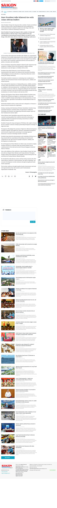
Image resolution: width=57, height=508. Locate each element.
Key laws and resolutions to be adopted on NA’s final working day (26, 233)
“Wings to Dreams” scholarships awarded (45, 90)
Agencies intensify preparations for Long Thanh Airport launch (26, 367)
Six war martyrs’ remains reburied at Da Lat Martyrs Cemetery (25, 311)
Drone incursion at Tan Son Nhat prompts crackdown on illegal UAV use (47, 35)
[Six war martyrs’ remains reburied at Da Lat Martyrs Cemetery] (8, 314)
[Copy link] (12, 176)
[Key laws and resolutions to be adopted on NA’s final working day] (8, 236)
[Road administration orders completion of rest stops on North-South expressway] (8, 415)
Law (37, 11)
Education (27, 11)
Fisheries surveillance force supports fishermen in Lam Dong (26, 289)
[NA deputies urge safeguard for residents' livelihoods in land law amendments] (8, 348)
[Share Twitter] (35, 176)
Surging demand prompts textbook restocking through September (45, 111)
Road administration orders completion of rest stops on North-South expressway (26, 412)
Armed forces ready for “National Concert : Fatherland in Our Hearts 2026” (51, 142)
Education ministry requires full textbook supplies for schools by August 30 (46, 100)
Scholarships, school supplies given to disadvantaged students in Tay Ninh (24, 267)
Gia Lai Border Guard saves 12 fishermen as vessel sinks (25, 356)
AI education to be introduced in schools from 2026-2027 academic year (46, 107)
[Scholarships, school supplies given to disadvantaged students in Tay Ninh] (8, 270)
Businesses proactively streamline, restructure (45, 84)
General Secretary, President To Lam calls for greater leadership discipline (25, 390)
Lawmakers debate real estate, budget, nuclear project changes (26, 322)
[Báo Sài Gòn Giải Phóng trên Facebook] (34, 1)
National (5, 11)
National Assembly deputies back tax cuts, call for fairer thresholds (26, 300)
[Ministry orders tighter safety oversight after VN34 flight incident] (47, 22)
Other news (5, 231)
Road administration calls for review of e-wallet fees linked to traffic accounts (26, 401)
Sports (30, 11)
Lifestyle (48, 11)
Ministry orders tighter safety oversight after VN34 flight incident (47, 30)
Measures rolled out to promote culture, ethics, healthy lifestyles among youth (42, 155)
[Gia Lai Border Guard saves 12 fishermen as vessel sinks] (8, 359)
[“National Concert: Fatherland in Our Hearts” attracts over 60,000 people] (47, 121)
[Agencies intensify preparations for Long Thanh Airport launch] (8, 370)
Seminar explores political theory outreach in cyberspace (25, 424)
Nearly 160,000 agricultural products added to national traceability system (46, 73)
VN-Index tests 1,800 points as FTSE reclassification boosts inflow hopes (46, 62)
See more (7, 457)
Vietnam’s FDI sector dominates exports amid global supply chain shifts (46, 81)
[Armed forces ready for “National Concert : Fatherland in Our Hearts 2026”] (51, 135)
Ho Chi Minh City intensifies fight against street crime (46, 173)
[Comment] (5, 176)
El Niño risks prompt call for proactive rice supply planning (26, 245)
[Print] (15, 176)
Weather (54, 11)
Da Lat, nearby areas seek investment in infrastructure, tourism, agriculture (46, 77)
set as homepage (52, 470)
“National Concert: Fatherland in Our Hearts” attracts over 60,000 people (46, 128)
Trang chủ (2, 11)
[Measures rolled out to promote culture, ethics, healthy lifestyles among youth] (42, 148)
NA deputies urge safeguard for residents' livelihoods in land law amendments (25, 345)
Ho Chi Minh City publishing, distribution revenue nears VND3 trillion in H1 (51, 155)
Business (20, 11)
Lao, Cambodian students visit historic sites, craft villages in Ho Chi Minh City (41, 142)
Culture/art (34, 11)
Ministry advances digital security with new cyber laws (46, 162)
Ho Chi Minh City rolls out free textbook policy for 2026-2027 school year (47, 104)
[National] (2, 176)
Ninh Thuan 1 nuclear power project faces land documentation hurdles (47, 38)
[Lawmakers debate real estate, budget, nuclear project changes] (8, 325)
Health (23, 11)
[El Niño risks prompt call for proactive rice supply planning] (8, 248)
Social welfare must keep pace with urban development (25, 447)
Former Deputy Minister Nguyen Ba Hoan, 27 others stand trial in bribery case (46, 184)
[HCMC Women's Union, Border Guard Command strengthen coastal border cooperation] (8, 337)
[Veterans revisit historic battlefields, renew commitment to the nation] (8, 259)
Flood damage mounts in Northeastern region (26, 278)
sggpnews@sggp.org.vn (6, 473)
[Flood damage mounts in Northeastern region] (8, 281)
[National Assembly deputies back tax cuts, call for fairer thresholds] (8, 303)
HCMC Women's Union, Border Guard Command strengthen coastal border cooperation (26, 334)
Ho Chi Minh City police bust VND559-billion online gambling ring (46, 177)
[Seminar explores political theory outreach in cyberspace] (8, 427)
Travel (51, 11)
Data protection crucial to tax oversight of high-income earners (46, 181)
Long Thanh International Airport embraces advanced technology (25, 435)
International (15, 11)
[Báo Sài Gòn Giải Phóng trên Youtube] (36, 1)
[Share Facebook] (32, 176)
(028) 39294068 (4, 471)
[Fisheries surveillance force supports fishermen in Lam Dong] (8, 292)
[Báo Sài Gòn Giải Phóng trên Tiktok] (37, 1)
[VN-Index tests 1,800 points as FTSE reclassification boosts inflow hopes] (47, 56)
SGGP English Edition (9, 6)
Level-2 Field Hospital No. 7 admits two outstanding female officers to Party (24, 379)
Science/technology (42, 11)
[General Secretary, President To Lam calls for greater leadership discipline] (8, 393)
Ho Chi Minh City (10, 11)
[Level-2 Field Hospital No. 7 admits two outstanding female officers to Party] (8, 382)
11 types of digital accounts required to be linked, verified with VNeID (47, 42)
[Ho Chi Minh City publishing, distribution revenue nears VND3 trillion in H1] (51, 148)
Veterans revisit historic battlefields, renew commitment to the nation (25, 256)
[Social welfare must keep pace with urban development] (8, 449)
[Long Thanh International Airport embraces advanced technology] (8, 438)
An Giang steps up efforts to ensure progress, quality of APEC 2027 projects (47, 46)
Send (34, 221)
